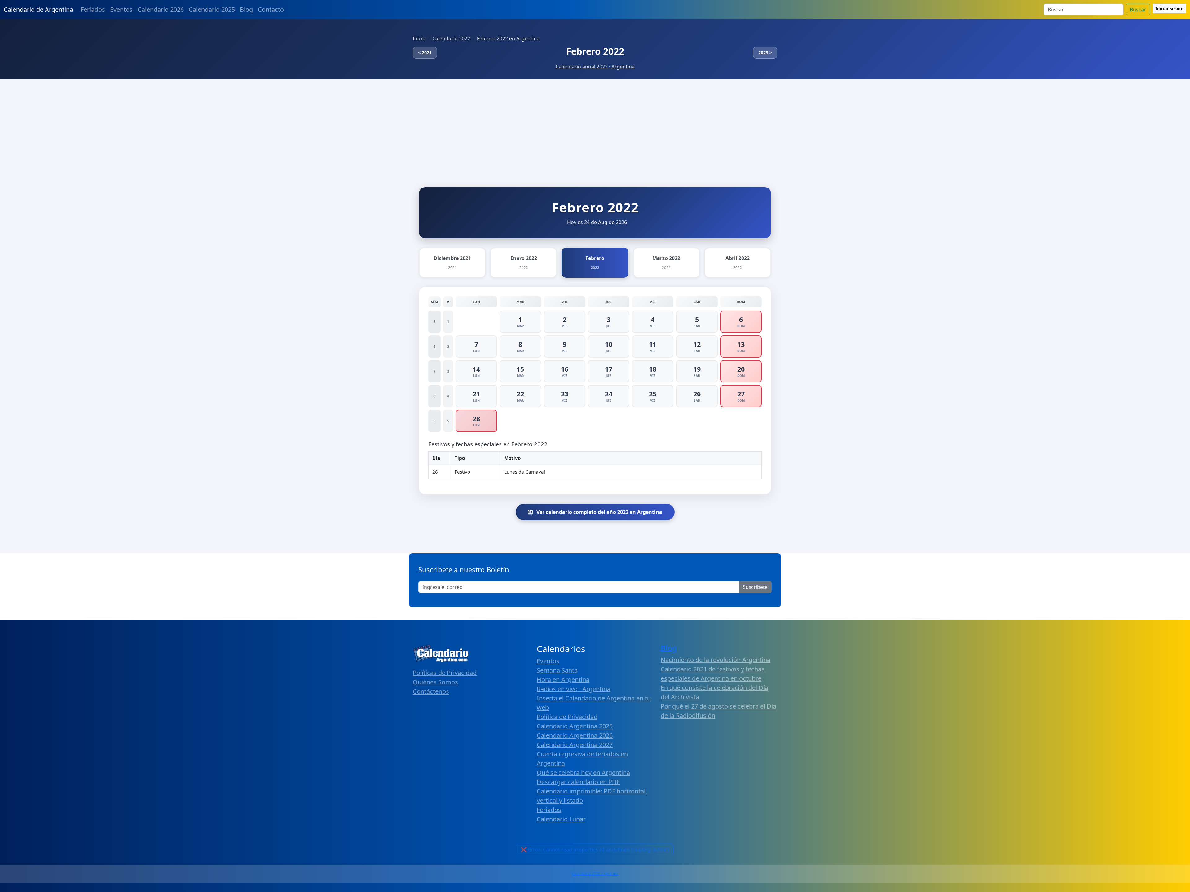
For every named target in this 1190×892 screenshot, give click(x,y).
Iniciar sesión (1169, 8)
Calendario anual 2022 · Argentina (595, 66)
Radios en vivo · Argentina (573, 689)
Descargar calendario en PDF (578, 782)
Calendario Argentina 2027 (575, 744)
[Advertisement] (595, 125)
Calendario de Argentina (38, 9)
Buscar (1138, 9)
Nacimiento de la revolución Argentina (715, 660)
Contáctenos (431, 691)
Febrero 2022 (595, 51)
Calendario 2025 (212, 9)
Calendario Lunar (561, 819)
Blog (246, 9)
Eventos (121, 9)
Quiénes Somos (435, 682)
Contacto (271, 9)
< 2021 (425, 52)
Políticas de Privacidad (445, 673)
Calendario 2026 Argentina (595, 873)
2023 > (765, 52)
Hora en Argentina (563, 679)
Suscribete (755, 587)
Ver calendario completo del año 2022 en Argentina (598, 512)
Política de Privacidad (567, 717)
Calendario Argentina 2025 (575, 726)
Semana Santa (557, 670)
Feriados (93, 9)
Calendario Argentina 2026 (575, 735)
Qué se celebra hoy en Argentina (583, 772)
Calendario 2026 (161, 9)
